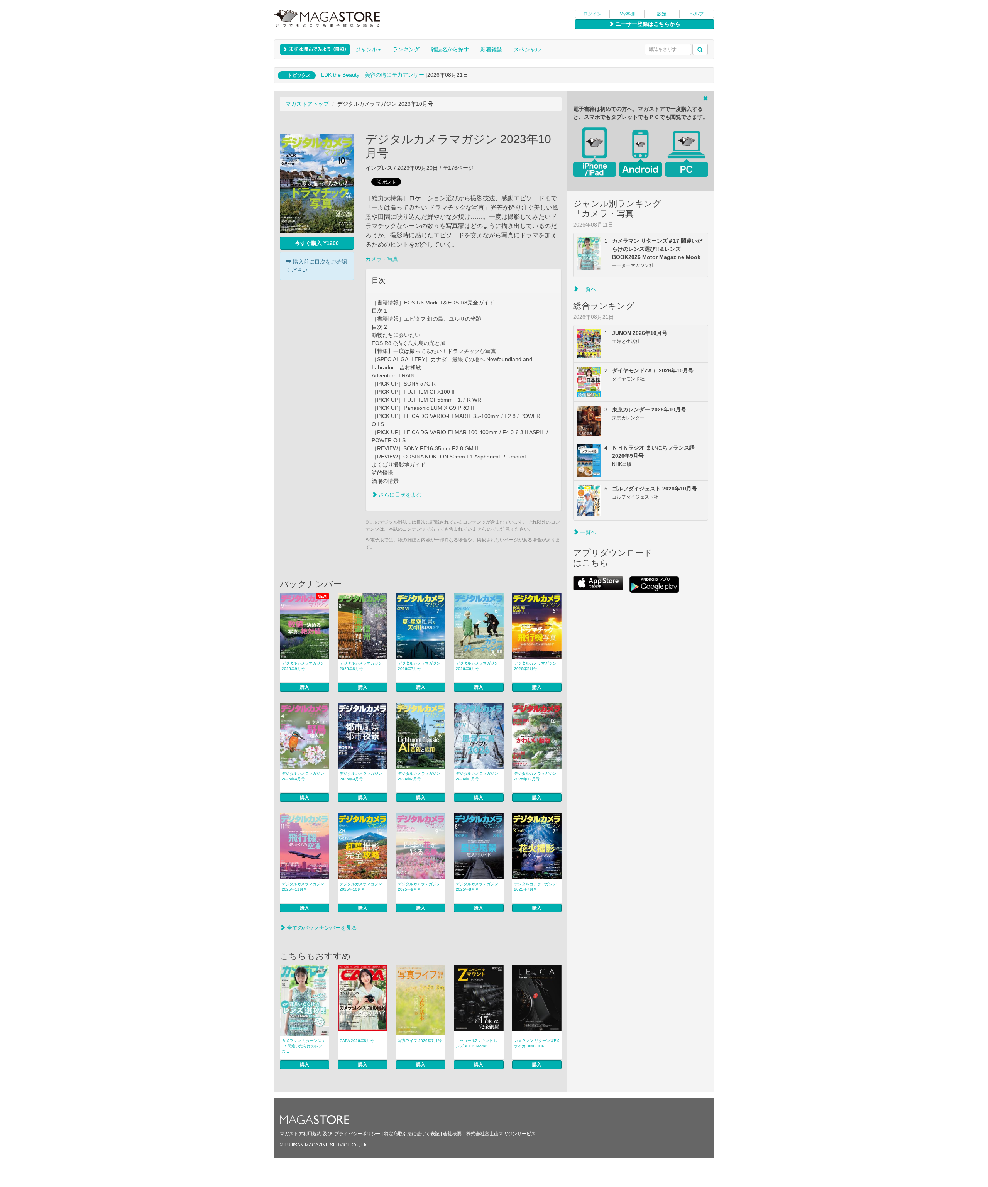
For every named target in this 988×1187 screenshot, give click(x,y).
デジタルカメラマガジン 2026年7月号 (419, 666)
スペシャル (527, 49)
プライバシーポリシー (357, 1133)
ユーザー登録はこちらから (647, 24)
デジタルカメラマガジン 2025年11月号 (303, 886)
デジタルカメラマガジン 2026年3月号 (361, 776)
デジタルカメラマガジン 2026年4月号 (303, 776)
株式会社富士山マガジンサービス (501, 1133)
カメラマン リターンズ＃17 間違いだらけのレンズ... (303, 1045)
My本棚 (627, 14)
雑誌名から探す (450, 49)
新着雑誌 (491, 49)
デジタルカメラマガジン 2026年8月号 (361, 666)
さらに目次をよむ (399, 495)
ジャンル (366, 49)
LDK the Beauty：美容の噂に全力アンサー (372, 75)
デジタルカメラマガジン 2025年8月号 (477, 886)
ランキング (406, 49)
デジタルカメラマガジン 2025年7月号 (535, 886)
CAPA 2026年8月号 (357, 1040)
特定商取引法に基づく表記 (412, 1133)
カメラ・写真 (381, 259)
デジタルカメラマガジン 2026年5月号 (535, 666)
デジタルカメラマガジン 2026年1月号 (477, 776)
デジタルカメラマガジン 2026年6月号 (477, 666)
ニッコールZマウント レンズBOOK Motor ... (477, 1043)
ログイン (592, 14)
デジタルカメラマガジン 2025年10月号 (361, 886)
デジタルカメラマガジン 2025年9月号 (419, 886)
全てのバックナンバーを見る (321, 928)
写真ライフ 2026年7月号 (420, 1040)
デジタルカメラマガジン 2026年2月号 (419, 776)
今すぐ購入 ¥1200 (317, 243)
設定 (662, 14)
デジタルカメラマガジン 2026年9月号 (303, 666)
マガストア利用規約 (300, 1133)
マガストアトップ (307, 104)
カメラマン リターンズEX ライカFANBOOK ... (536, 1043)
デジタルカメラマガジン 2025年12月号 (535, 776)
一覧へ (587, 289)
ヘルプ (697, 14)
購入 (304, 687)
